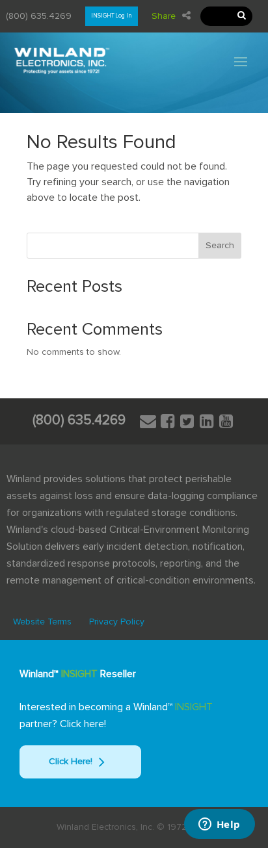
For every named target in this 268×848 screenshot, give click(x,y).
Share (164, 16)
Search (220, 245)
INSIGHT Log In (111, 16)
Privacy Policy (116, 621)
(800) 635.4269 (39, 16)
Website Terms (42, 621)
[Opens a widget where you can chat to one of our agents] (219, 825)
